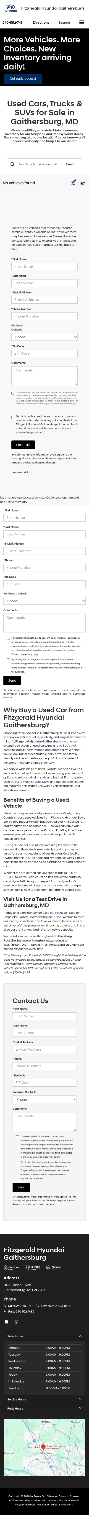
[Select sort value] (81, 183)
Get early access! (23, 79)
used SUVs (42, 782)
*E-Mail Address (21, 292)
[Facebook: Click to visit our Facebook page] (7, 1322)
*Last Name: (11, 527)
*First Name (18, 259)
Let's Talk (23, 445)
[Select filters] (73, 183)
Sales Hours (15, 1336)
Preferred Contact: (17, 327)
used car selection (55, 913)
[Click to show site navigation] (82, 22)
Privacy (63, 1496)
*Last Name (18, 276)
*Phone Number (21, 309)
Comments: (18, 363)
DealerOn (39, 1496)
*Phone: (8, 560)
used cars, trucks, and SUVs (51, 745)
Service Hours (16, 1399)
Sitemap (52, 1496)
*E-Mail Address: (13, 543)
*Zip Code (17, 346)
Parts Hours (15, 1408)
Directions (41, 22)
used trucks (11, 782)
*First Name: (11, 510)
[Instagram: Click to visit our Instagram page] (16, 1322)
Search (70, 164)
